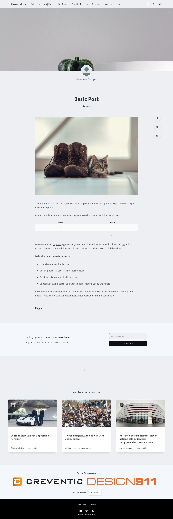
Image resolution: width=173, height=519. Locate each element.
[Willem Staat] (67, 405)
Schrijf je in (128, 343)
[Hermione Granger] (86, 71)
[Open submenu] (119, 4)
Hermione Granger (86, 79)
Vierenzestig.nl (19, 4)
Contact (94, 492)
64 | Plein (48, 4)
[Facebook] (157, 135)
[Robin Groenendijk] (121, 405)
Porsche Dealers (80, 4)
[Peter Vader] (13, 405)
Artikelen (35, 4)
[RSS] (93, 511)
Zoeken (93, 504)
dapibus (57, 244)
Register (96, 4)
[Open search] (154, 4)
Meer (107, 4)
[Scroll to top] (157, 118)
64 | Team (62, 4)
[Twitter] (157, 127)
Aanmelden (81, 504)
